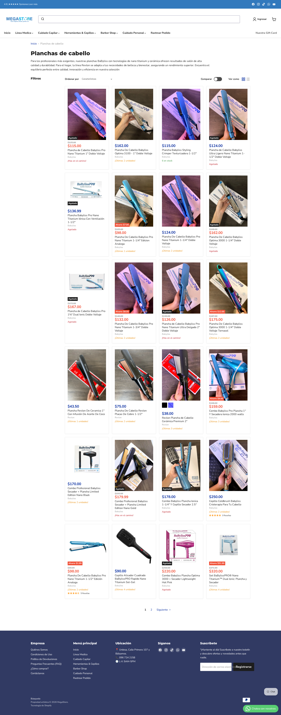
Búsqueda (35, 698)
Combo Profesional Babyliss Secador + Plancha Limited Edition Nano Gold (131, 504)
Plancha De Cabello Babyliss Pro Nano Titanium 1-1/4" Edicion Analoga (134, 240)
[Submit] (42, 19)
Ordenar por (72, 79)
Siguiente (162, 610)
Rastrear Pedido (160, 33)
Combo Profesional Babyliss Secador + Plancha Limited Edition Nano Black (84, 491)
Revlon (71, 417)
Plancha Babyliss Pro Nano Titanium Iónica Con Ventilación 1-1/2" (86, 219)
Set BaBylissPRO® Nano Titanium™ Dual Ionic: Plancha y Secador (228, 579)
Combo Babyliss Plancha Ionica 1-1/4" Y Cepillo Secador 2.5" (180, 502)
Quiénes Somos (39, 649)
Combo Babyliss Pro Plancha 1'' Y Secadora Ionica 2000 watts (227, 412)
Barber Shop (108, 33)
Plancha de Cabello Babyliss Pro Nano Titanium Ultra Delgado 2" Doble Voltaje (181, 327)
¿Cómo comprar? (40, 668)
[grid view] (243, 79)
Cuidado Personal (134, 33)
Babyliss (72, 157)
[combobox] (139, 19)
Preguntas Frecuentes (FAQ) (46, 663)
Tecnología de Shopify (41, 705)
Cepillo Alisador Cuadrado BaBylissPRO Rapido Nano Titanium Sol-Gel (130, 579)
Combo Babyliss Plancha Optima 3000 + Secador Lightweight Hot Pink (181, 579)
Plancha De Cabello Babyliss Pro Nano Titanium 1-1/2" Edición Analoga (87, 579)
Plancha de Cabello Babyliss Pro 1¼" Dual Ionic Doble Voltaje (86, 312)
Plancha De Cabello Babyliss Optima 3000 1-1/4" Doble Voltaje (226, 240)
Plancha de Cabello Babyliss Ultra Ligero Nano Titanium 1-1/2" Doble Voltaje (227, 153)
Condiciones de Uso (41, 654)
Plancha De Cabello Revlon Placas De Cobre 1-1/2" (131, 412)
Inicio (7, 33)
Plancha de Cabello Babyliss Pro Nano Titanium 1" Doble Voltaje (86, 151)
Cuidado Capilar (48, 33)
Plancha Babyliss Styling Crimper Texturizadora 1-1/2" (179, 151)
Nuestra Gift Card (266, 33)
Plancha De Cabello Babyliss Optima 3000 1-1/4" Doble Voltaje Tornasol (226, 327)
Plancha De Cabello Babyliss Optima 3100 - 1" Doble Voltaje (133, 151)
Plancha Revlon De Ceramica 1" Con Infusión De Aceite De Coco (86, 412)
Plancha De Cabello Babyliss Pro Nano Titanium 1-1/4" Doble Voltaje (181, 240)
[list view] (248, 79)
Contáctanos (37, 673)
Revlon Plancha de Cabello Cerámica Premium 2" (177, 419)
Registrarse (244, 667)
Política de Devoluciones (44, 659)
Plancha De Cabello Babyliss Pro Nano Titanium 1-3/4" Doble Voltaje (134, 327)
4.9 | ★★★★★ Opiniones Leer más (20, 4)
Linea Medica (23, 33)
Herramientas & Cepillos (79, 33)
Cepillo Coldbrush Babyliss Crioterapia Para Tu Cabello (225, 502)
